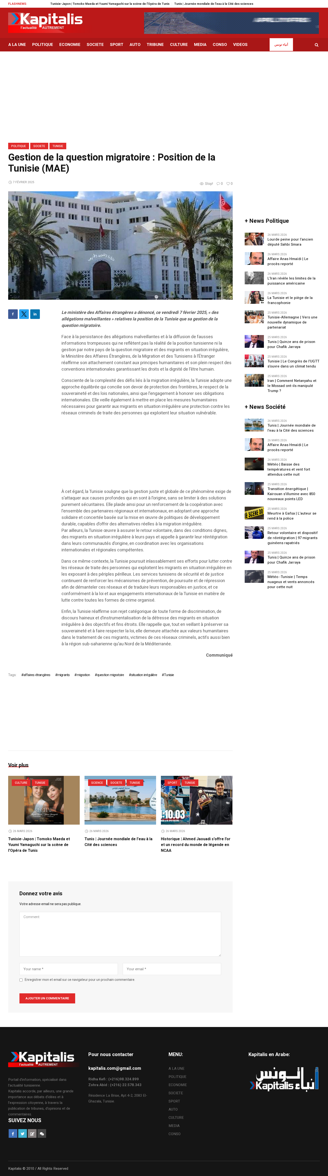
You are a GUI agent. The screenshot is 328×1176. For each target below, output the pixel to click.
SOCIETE (39, 146)
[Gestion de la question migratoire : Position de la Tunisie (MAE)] (120, 245)
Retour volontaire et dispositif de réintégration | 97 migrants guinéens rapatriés (292, 538)
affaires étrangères (37, 675)
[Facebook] (13, 314)
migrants (63, 675)
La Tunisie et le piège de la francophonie (290, 300)
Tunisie (58, 146)
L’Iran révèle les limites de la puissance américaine (291, 281)
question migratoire (110, 675)
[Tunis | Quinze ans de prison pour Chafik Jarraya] (254, 341)
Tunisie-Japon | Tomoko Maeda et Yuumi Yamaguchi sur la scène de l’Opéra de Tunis (85, 4)
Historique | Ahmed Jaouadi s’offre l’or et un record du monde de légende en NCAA (196, 844)
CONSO (175, 1134)
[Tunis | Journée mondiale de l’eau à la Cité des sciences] (120, 800)
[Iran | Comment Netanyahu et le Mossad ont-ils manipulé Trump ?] (254, 380)
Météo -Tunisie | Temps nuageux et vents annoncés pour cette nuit (290, 582)
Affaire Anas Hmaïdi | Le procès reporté (287, 261)
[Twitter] (24, 314)
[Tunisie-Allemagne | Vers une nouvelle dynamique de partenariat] (254, 316)
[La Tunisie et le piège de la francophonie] (254, 297)
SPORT (172, 783)
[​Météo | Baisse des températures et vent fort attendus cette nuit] (254, 463)
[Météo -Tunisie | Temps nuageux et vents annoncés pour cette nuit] (254, 576)
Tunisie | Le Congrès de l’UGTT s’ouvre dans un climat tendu (293, 364)
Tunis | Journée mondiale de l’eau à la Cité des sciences (189, 4)
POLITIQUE (18, 146)
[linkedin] (35, 314)
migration (83, 675)
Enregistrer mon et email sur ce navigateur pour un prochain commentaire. (80, 979)
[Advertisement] (147, 454)
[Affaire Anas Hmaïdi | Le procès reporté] (254, 258)
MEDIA (174, 1125)
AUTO (173, 1109)
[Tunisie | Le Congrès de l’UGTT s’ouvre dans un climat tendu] (254, 360)
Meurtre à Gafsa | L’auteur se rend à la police (291, 516)
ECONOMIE (178, 1085)
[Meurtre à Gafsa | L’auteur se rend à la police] (254, 512)
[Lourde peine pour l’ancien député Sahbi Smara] (254, 238)
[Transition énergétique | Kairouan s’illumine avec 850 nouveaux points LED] (254, 488)
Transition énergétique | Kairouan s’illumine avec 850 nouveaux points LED (291, 494)
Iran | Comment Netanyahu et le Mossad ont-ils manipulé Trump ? (291, 385)
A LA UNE (176, 1068)
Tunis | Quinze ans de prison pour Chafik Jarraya (291, 344)
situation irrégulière (144, 675)
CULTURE (21, 783)
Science (97, 783)
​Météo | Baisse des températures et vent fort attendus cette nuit (288, 469)
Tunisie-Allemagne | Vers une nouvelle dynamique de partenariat (292, 322)
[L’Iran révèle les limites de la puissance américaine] (254, 277)
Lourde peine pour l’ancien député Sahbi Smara (290, 242)
